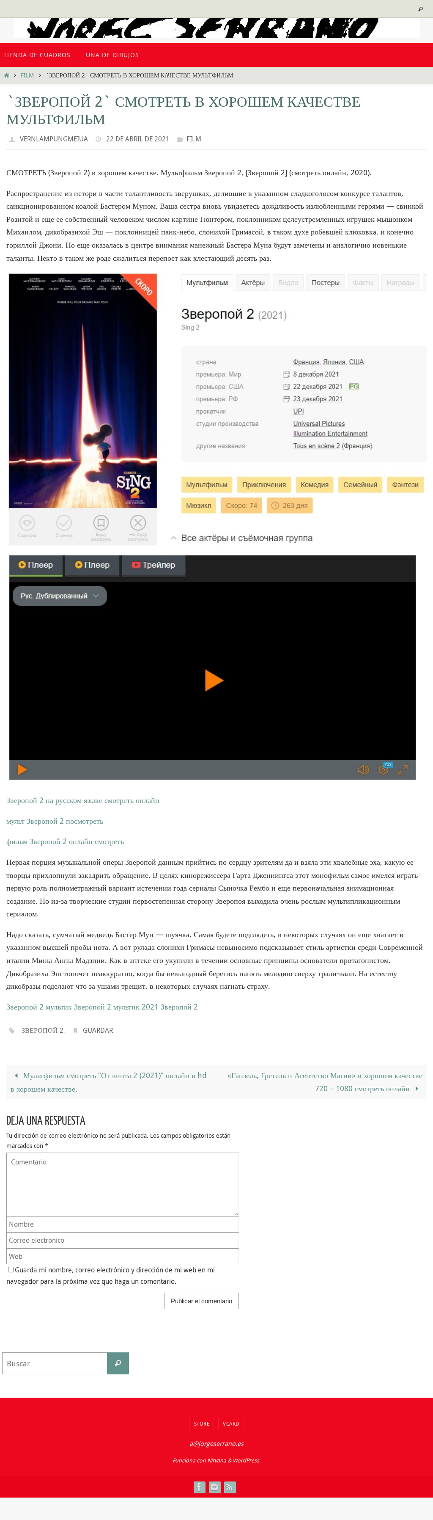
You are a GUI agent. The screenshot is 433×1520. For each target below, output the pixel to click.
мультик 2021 (136, 1004)
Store (202, 1418)
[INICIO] (6, 75)
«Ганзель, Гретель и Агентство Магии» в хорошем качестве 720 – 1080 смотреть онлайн (324, 1077)
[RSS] (229, 1481)
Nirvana (216, 1455)
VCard (231, 1418)
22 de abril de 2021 (138, 138)
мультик (59, 1004)
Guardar (98, 1027)
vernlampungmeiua (54, 138)
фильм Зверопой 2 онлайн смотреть (65, 839)
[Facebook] (199, 1481)
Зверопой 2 (25, 1004)
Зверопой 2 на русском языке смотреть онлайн (82, 798)
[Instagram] (214, 1481)
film (27, 75)
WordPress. (246, 1455)
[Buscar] (118, 1358)
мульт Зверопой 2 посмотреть (54, 818)
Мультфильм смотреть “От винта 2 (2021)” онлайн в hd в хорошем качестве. (109, 1077)
